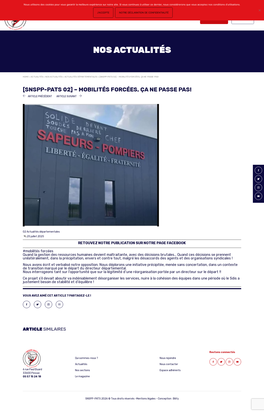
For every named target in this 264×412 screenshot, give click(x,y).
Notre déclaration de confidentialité (144, 12)
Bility (176, 398)
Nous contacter (169, 364)
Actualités (37, 77)
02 (24, 231)
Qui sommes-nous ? (86, 358)
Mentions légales (146, 398)
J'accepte (103, 12)
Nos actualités (53, 77)
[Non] (259, 10)
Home (26, 77)
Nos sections (82, 370)
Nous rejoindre (168, 358)
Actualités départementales (80, 77)
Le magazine (82, 376)
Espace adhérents (170, 370)
